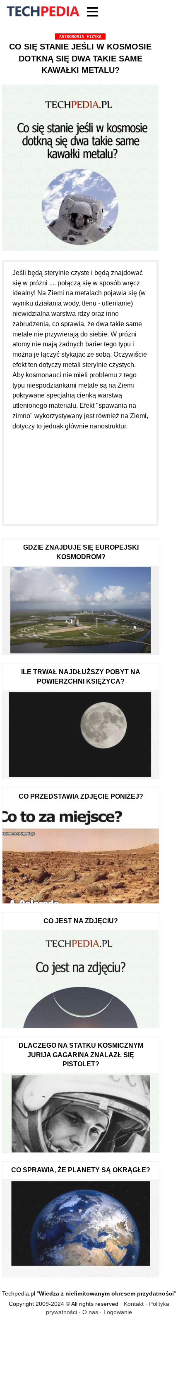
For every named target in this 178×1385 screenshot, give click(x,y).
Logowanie (117, 1312)
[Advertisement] (80, 472)
